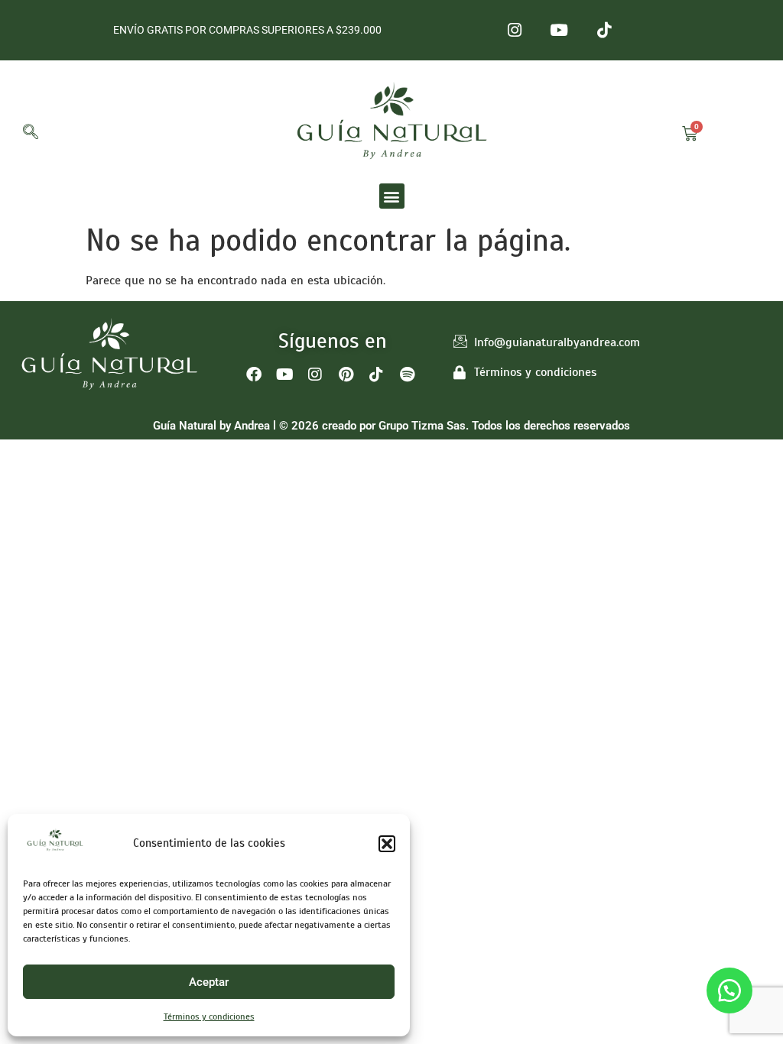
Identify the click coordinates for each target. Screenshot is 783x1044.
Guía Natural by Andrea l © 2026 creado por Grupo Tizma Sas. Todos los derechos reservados (391, 426)
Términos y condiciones (209, 1016)
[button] (387, 843)
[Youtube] (559, 30)
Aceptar (209, 982)
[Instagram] (514, 30)
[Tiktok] (604, 30)
